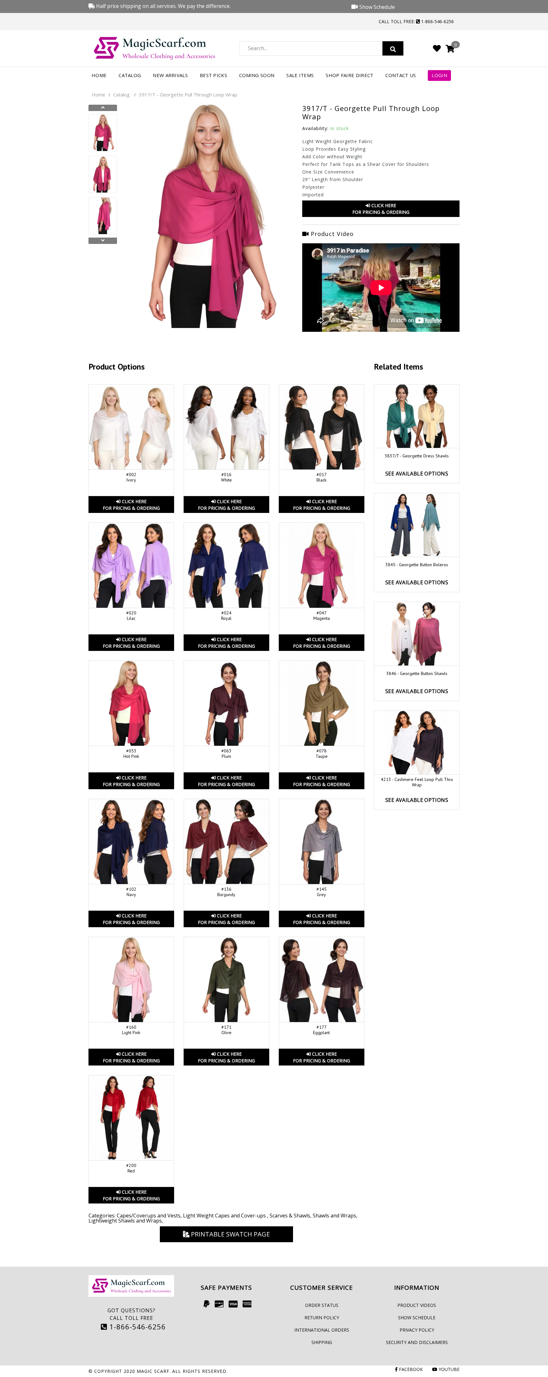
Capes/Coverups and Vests (148, 1215)
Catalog (130, 75)
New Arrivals (170, 75)
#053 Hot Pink (131, 753)
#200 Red (131, 1168)
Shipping (321, 1342)
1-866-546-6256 (136, 1326)
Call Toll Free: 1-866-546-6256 (416, 21)
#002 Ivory (131, 477)
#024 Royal (226, 615)
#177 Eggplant (321, 1029)
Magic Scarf (153, 1371)
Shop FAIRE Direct (349, 75)
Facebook (410, 1369)
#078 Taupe (322, 753)
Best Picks (213, 75)
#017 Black (321, 477)
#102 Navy (131, 891)
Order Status (321, 1305)
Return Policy (321, 1318)
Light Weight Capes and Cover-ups (225, 1215)
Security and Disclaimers (417, 1342)
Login (439, 75)
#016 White (226, 477)
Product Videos (416, 1305)
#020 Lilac (131, 615)
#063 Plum (226, 753)
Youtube (448, 1369)
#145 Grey (321, 891)
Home (99, 75)
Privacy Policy (417, 1330)
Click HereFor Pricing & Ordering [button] (380, 208)
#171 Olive (226, 1029)
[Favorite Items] (437, 48)
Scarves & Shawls (290, 1215)
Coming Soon (256, 75)
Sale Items (300, 75)
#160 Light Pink (131, 1029)
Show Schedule (416, 1318)
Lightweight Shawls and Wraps (125, 1220)
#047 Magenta (321, 615)
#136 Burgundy (226, 891)
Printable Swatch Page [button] (229, 1234)
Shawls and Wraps (334, 1215)
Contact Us (400, 75)
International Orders (321, 1330)
